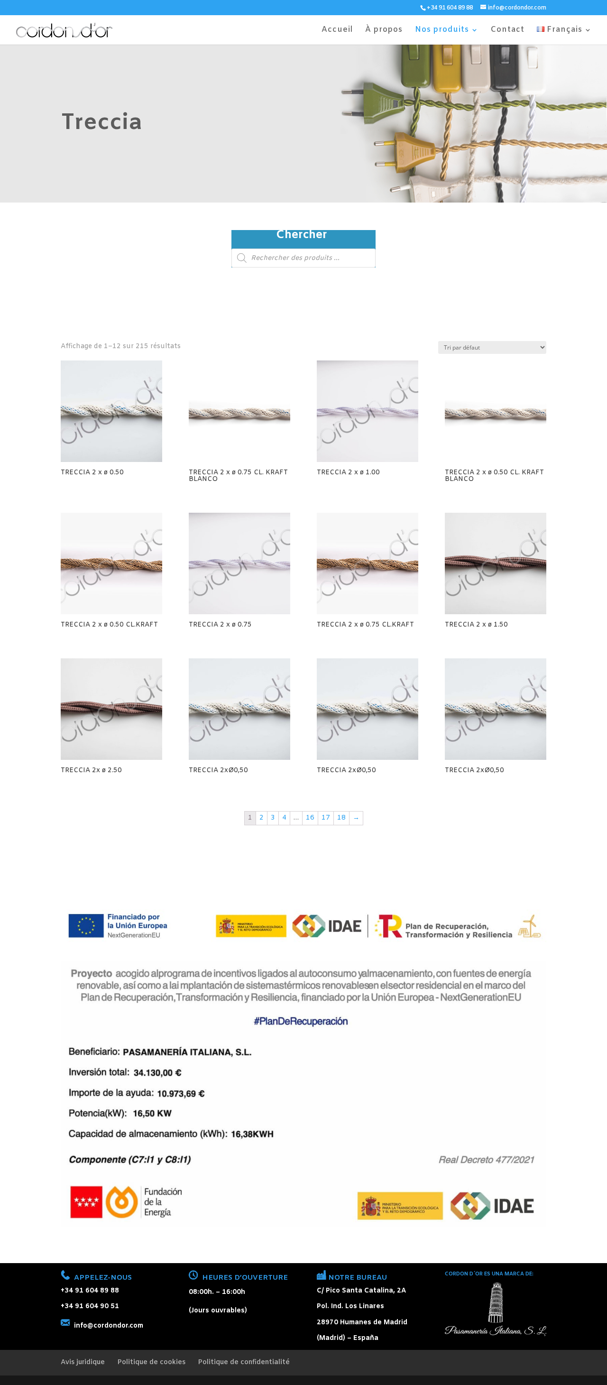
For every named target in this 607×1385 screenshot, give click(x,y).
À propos (384, 31)
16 (310, 817)
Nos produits (442, 31)
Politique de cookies (151, 1362)
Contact (507, 31)
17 (326, 817)
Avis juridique (83, 1362)
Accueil (337, 31)
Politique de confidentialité (244, 1362)
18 (341, 817)
